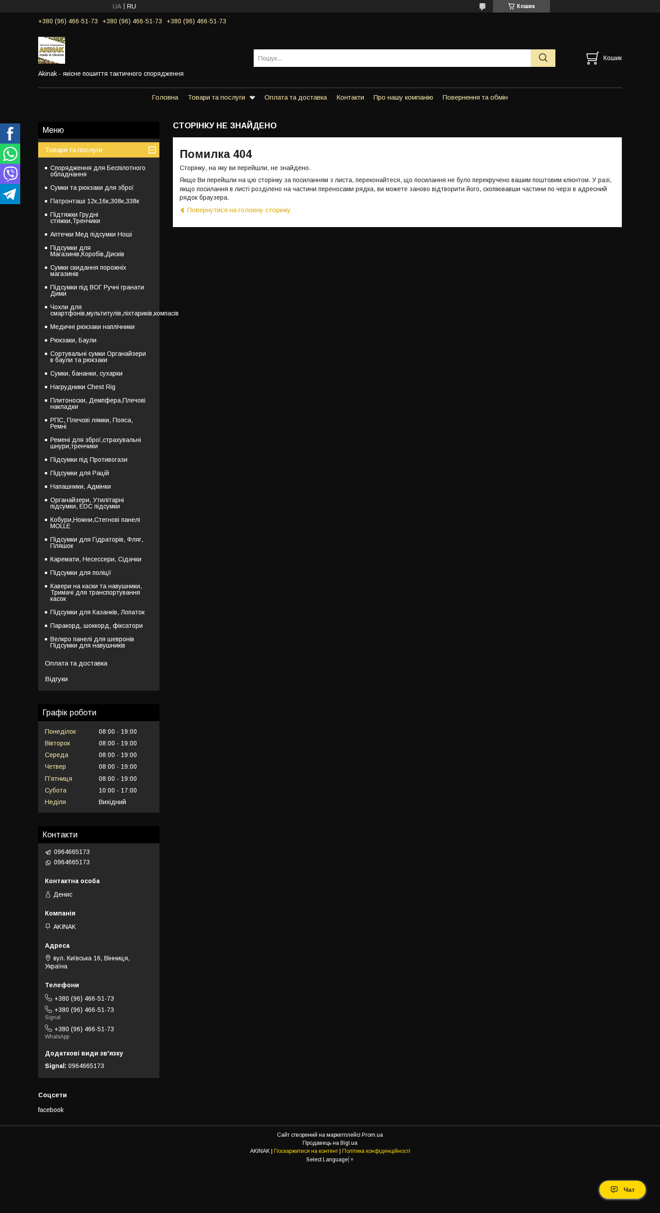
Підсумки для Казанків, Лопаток (97, 612)
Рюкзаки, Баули (73, 340)
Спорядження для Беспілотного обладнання (97, 171)
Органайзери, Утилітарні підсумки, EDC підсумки (87, 503)
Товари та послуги (216, 97)
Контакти (350, 97)
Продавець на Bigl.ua (330, 1143)
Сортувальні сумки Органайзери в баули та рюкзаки (98, 356)
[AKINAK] (140, 49)
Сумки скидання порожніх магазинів (88, 270)
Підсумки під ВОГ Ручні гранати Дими (97, 290)
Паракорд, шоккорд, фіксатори (96, 625)
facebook (51, 1109)
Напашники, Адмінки (80, 486)
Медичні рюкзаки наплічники (92, 326)
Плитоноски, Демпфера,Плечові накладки (97, 403)
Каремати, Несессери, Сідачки (95, 559)
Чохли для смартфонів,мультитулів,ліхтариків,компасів (104, 310)
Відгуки (56, 679)
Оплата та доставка (295, 97)
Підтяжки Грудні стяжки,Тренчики (75, 217)
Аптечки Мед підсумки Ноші (91, 234)
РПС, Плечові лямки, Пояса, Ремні (91, 423)
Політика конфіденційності (376, 1151)
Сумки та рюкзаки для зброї (92, 187)
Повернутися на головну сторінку (239, 210)
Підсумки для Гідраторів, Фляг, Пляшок (96, 542)
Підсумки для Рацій (79, 473)
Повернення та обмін (475, 97)
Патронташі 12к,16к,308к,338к (94, 201)
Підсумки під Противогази (89, 459)
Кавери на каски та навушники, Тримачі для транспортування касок (96, 592)
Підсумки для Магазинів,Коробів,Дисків (87, 251)
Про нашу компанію (403, 97)
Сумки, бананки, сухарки (86, 373)
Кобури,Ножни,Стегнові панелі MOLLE (95, 523)
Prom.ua (372, 1135)
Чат (629, 1189)
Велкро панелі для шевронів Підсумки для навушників (92, 642)
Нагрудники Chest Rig (82, 386)
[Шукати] (543, 58)
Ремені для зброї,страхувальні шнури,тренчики (95, 443)
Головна (165, 97)
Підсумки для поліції (80, 572)
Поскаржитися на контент (306, 1151)
